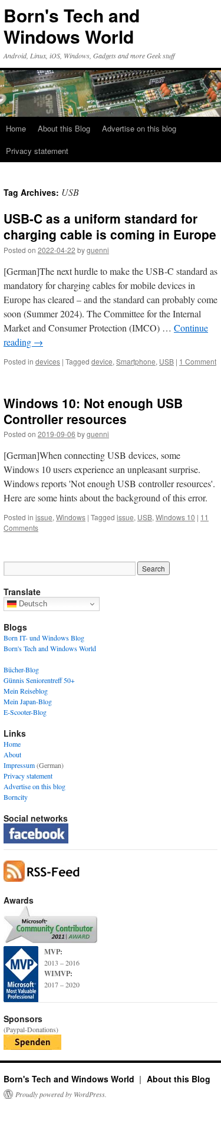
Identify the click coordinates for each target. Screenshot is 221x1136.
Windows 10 (175, 517)
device (102, 361)
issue (43, 517)
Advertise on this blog (139, 128)
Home (16, 128)
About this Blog (64, 128)
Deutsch (32, 603)
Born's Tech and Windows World (72, 25)
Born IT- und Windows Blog (44, 637)
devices (47, 361)
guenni (98, 250)
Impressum (19, 765)
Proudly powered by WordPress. (61, 1094)
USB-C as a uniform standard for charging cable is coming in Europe (110, 226)
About (12, 754)
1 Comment (197, 361)
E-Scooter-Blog (25, 712)
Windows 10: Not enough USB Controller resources (93, 411)
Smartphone (136, 361)
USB (166, 361)
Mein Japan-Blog (28, 701)
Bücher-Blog (21, 669)
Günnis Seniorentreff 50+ (39, 680)
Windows (70, 517)
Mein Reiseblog (26, 690)
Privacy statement (37, 150)
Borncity (16, 797)
